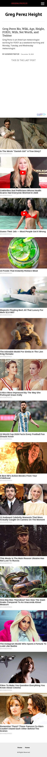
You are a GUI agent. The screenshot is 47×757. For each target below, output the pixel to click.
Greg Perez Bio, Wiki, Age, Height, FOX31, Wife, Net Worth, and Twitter (23, 32)
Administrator (12, 54)
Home (19, 748)
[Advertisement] (23, 88)
